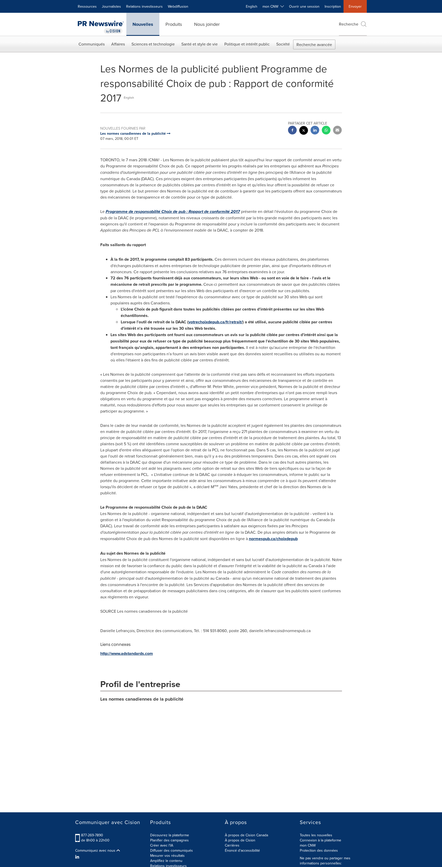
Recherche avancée (314, 44)
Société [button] (283, 44)
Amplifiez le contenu (166, 860)
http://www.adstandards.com (126, 653)
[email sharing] (337, 131)
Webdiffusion (178, 6)
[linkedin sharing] (315, 131)
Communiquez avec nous (95, 850)
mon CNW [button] (271, 6)
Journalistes (111, 6)
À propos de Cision (240, 840)
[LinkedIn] (78, 856)
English (251, 6)
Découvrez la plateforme (169, 835)
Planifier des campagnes (169, 840)
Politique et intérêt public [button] (247, 44)
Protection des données (319, 850)
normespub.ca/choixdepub (273, 539)
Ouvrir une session (304, 6)
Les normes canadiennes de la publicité (141, 699)
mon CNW (308, 845)
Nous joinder (207, 24)
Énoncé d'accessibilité (242, 850)
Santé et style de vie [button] (199, 44)
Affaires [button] (118, 44)
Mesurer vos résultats (167, 855)
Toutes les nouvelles (316, 835)
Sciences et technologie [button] (153, 44)
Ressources (87, 6)
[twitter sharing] (303, 131)
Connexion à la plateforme (320, 840)
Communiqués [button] (92, 44)
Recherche (348, 24)
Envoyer (355, 6)
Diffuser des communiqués (171, 850)
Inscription (333, 6)
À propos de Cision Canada (246, 835)
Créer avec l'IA (161, 845)
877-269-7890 (92, 835)
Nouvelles (142, 24)
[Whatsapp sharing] (326, 131)
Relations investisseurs (144, 6)
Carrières (232, 845)
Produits (173, 24)
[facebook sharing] (292, 131)
